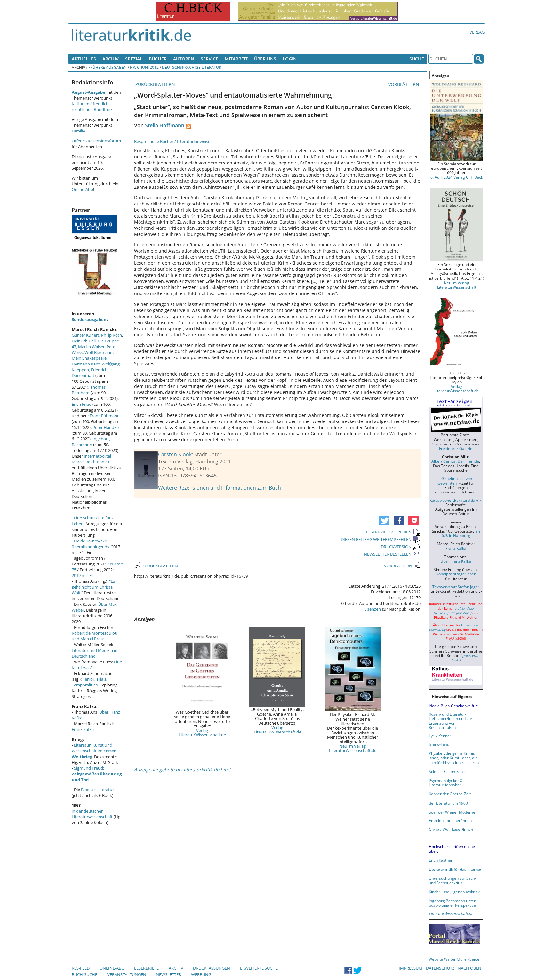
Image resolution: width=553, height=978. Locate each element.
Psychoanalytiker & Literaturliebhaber (446, 782)
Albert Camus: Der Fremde (455, 461)
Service (209, 59)
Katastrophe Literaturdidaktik (455, 500)
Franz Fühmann (105, 416)
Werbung (201, 974)
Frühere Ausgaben (107, 67)
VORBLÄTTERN (404, 84)
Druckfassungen (211, 968)
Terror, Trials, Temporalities (89, 682)
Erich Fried (82, 404)
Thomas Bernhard (89, 390)
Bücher (158, 59)
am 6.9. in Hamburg (461, 533)
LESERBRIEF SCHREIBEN (389, 532)
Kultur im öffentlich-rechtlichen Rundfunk (92, 106)
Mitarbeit (236, 59)
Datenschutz (440, 968)
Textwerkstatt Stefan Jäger (455, 586)
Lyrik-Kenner (440, 735)
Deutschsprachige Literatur (191, 67)
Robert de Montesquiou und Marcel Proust (94, 636)
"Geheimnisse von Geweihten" (454, 480)
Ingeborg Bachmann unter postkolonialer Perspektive (452, 903)
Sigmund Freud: (97, 773)
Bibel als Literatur (97, 789)
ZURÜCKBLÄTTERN (154, 84)
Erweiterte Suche (259, 968)
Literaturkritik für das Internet (455, 869)
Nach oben (469, 968)
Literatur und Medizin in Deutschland (94, 653)
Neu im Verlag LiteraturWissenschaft (456, 285)
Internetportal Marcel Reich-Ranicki (91, 459)
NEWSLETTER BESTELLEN (388, 554)
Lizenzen (372, 609)
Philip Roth (111, 335)
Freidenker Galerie (455, 448)
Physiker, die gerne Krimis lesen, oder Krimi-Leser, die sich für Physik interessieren (454, 757)
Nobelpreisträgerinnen (456, 573)
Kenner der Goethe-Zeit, (450, 793)
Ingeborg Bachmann (91, 441)
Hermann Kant (86, 364)
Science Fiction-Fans (447, 771)
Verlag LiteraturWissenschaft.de (202, 732)
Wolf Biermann (98, 352)
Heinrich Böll (84, 341)
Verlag (477, 32)
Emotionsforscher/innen (450, 820)
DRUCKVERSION (396, 546)
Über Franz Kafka (455, 561)
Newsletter (168, 974)
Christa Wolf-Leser (445, 829)
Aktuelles (84, 59)
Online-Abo (82, 189)
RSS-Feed (81, 968)
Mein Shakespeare (89, 358)
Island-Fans (439, 744)
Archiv (110, 59)
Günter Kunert (85, 335)
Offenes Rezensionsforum (96, 141)
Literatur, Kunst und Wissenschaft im (94, 750)
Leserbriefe (146, 968)
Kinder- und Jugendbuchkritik (454, 891)
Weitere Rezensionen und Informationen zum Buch (219, 487)
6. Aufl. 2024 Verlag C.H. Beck (456, 177)
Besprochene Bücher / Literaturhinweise (172, 141)
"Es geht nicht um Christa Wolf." (93, 587)
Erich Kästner (441, 859)
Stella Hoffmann (164, 125)
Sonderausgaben (89, 319)
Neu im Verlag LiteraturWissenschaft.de (352, 748)
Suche (416, 59)
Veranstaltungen (126, 974)
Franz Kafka (83, 729)
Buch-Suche (84, 974)
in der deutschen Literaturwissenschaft (92, 814)
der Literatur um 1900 (448, 803)
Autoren (183, 59)
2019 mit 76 (82, 575)
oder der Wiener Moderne (452, 811)
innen (468, 829)
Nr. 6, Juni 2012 (144, 67)
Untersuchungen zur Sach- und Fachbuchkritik (452, 880)
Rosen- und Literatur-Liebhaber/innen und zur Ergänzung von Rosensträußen (450, 720)
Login (290, 59)
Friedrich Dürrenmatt (90, 372)
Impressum (410, 968)
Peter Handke (105, 427)
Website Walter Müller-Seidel (454, 959)
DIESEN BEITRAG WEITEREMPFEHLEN (376, 539)
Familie (78, 131)
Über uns (265, 59)
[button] (384, 520)
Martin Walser (91, 346)
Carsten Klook (175, 454)
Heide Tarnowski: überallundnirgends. (91, 543)
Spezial (133, 59)
